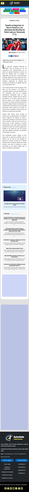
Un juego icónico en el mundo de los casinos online (14, 204)
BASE (23, 9)
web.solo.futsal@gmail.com (20, 453)
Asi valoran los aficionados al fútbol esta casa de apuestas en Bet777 (14, 265)
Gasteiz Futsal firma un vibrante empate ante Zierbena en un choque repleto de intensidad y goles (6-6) (14, 219)
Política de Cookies (7, 475)
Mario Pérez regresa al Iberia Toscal (14, 248)
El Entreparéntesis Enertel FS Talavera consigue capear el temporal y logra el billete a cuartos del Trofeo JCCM (14, 230)
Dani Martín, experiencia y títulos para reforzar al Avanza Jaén (14, 240)
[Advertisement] (14, 167)
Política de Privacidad (7, 472)
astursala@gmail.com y (9, 453)
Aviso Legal (7, 464)
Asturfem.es (22, 473)
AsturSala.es (22, 464)
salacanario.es (22, 470)
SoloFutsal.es (21, 467)
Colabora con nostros (7, 478)
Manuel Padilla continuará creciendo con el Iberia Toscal (14, 256)
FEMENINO (16, 9)
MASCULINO (9, 9)
